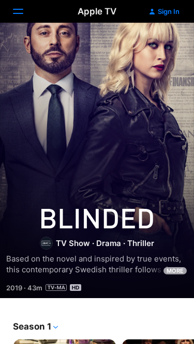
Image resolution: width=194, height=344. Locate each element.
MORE (175, 270)
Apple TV (97, 11)
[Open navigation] (24, 11)
